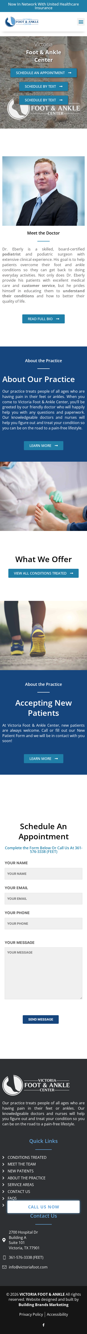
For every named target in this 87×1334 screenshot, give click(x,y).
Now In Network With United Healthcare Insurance (43, 6)
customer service (38, 285)
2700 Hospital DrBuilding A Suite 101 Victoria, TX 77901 (24, 1240)
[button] (81, 22)
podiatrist (11, 254)
